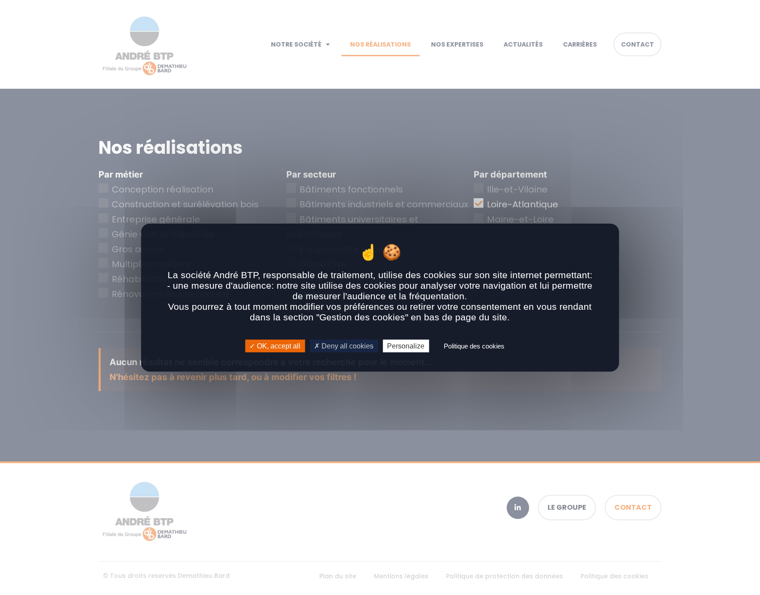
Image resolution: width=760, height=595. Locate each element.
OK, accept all (277, 345)
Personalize (405, 345)
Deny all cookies (346, 345)
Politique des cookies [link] (474, 345)
